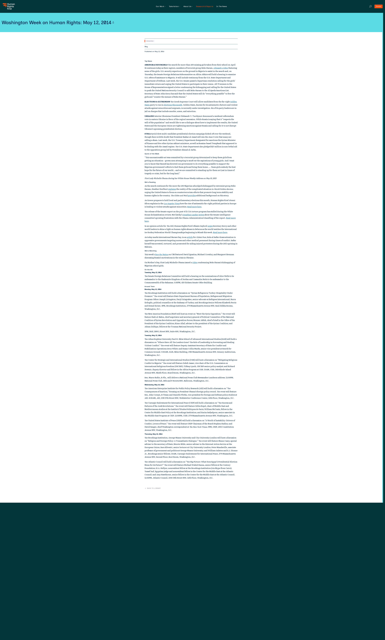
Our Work (160, 6)
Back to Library (154, 488)
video (194, 262)
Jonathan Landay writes (193, 214)
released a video (221, 68)
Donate (378, 6)
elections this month (173, 104)
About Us (187, 6)
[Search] (370, 6)
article (190, 237)
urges (210, 226)
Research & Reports (204, 6)
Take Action (174, 6)
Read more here (194, 206)
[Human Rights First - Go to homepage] (8, 6)
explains (172, 189)
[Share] (113, 22)
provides (192, 195)
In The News (221, 6)
